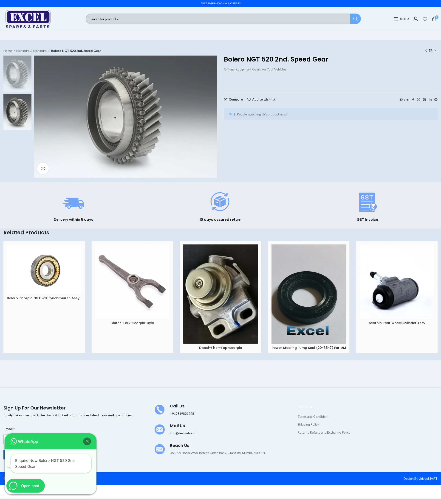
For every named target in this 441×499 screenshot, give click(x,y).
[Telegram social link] (436, 100)
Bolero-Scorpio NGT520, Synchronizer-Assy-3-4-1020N (44, 300)
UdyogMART (428, 478)
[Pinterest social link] (424, 100)
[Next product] (435, 51)
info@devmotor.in (182, 433)
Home (8, 51)
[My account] (415, 18)
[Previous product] (426, 51)
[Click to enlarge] (43, 168)
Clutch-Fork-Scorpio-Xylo (132, 323)
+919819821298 (182, 413)
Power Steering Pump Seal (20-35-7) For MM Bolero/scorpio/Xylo (309, 350)
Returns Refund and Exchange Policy (323, 432)
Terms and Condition (312, 416)
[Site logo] (28, 18)
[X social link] (418, 100)
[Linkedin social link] (430, 100)
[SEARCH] (355, 19)
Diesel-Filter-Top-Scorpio (220, 347)
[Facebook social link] (413, 100)
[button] (87, 441)
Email (9, 428)
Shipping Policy (308, 424)
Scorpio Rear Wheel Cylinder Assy (397, 323)
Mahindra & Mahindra (31, 51)
